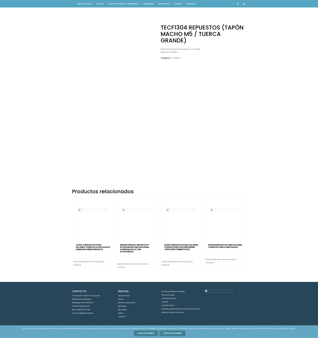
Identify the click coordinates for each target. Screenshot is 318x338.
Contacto (121, 316)
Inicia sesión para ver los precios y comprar (180, 49)
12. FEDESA (175, 58)
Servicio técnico (124, 296)
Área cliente (122, 310)
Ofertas (120, 313)
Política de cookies (172, 333)
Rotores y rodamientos (126, 303)
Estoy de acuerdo (146, 333)
